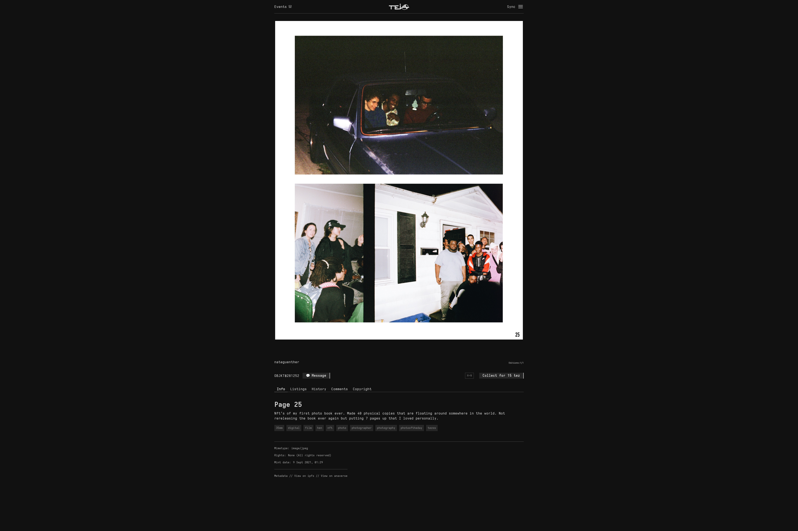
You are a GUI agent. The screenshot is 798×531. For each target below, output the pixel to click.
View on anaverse (334, 476)
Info (281, 389)
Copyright (362, 389)
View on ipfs (304, 476)
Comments (339, 389)
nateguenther (286, 362)
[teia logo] (399, 6)
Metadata (281, 476)
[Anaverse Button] (404, 344)
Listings (298, 389)
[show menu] (520, 7)
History (319, 389)
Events (280, 7)
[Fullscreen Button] (394, 344)
